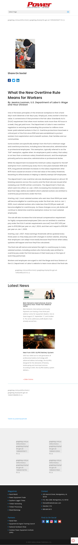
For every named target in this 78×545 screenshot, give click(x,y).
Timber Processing (15, 507)
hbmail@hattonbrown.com (52, 503)
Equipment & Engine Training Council (22, 524)
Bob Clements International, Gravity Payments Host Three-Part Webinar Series (37, 304)
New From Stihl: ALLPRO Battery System (38, 352)
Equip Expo (13, 521)
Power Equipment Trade (17, 497)
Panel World (13, 494)
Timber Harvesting (15, 504)
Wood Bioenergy (14, 510)
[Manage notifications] (73, 540)
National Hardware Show (17, 527)
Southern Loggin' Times (17, 500)
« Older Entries (28, 379)
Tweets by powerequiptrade (17, 419)
